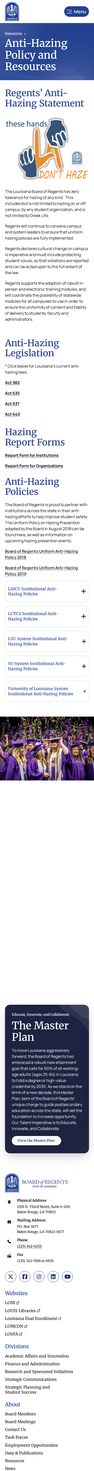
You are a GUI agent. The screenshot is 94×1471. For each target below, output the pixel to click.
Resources (13, 33)
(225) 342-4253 (29, 1246)
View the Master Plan (36, 1140)
